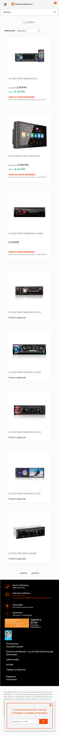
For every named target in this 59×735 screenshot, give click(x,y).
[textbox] (26, 12)
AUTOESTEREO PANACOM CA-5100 (25, 493)
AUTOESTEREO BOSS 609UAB (22, 553)
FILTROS (30, 22)
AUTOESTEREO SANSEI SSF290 (23, 79)
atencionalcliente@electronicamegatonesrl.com (15, 598)
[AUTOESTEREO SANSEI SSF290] (29, 57)
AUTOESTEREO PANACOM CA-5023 (25, 432)
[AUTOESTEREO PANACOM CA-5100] (29, 472)
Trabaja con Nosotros (16, 670)
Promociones (12, 644)
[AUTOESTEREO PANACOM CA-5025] (29, 351)
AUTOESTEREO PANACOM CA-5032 (25, 312)
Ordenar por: (9, 31)
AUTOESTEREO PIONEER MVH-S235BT (26, 233)
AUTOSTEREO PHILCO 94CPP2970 (24, 156)
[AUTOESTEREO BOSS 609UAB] (29, 532)
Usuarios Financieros (36, 626)
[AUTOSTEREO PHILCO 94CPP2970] (29, 135)
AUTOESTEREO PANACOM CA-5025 (25, 372)
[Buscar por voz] (50, 12)
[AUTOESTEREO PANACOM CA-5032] (29, 291)
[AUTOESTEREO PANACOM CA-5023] (29, 411)
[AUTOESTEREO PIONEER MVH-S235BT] (29, 212)
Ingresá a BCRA (36, 620)
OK (43, 721)
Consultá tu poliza (14, 646)
